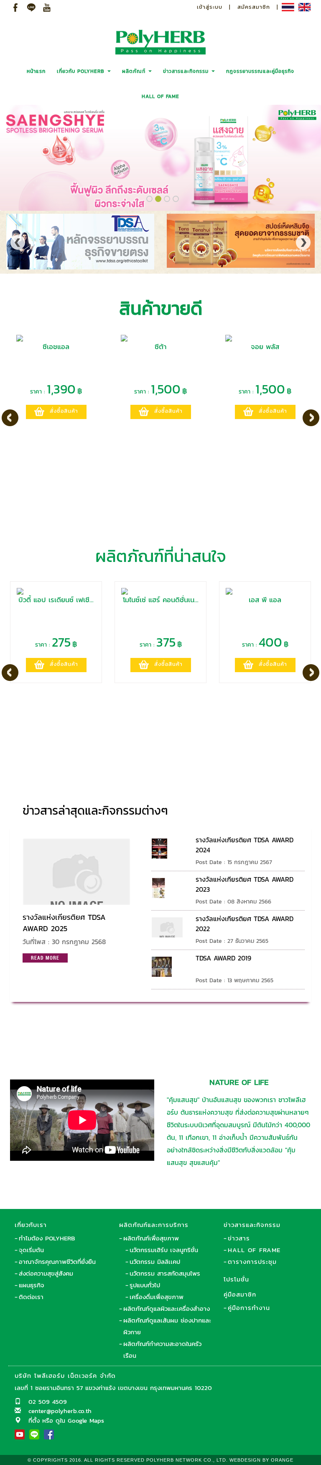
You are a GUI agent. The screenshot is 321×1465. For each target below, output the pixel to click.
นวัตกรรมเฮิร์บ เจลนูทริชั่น (164, 1250)
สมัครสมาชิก (253, 7)
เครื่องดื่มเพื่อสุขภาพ (156, 1297)
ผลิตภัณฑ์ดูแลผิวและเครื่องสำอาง (166, 1308)
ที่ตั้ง (34, 1420)
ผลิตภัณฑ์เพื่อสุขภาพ (151, 1238)
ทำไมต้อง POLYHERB (47, 1238)
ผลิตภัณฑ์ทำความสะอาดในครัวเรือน (162, 1349)
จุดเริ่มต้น (31, 1250)
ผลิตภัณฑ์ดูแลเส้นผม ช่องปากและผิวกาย (167, 1326)
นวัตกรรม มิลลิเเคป (155, 1261)
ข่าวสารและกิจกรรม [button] (187, 71)
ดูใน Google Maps (80, 1420)
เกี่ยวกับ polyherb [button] (82, 71)
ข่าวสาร (239, 1238)
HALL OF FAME (160, 96)
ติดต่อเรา (31, 1297)
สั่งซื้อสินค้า (64, 411)
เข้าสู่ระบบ (209, 7)
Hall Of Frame (254, 1250)
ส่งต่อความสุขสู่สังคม (46, 1273)
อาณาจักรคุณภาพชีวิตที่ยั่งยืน (57, 1261)
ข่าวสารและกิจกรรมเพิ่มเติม (252, 807)
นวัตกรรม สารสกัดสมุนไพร (165, 1273)
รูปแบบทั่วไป (145, 1285)
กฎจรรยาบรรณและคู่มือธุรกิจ (260, 71)
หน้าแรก (36, 71)
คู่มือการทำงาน (249, 1307)
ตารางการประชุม (252, 1261)
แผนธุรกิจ (31, 1285)
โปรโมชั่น (236, 1279)
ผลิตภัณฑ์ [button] (135, 71)
